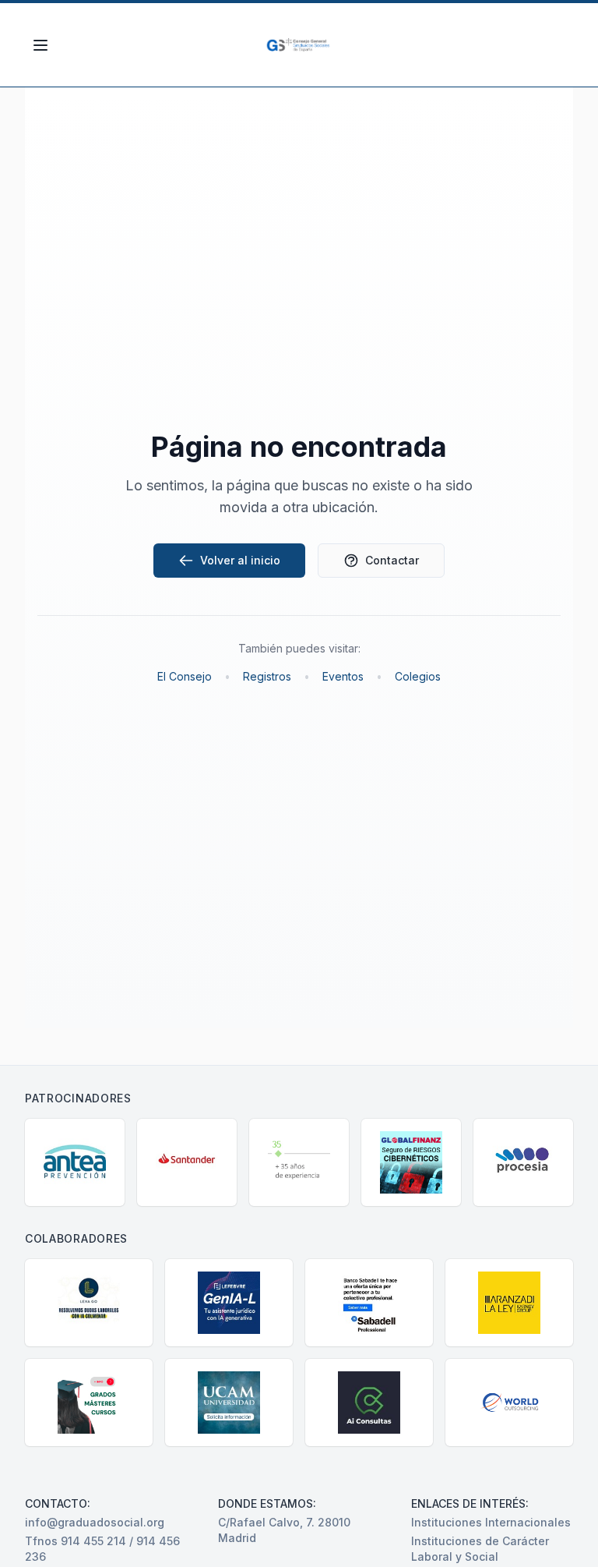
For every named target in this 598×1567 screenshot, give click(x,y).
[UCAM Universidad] (229, 1402)
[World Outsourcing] (509, 1402)
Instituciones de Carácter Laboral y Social (480, 1548)
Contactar (392, 560)
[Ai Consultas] (369, 1402)
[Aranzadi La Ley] (509, 1302)
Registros (267, 676)
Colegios (418, 676)
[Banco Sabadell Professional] (369, 1302)
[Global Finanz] (411, 1162)
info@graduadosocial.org (94, 1522)
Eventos (343, 676)
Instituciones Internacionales (491, 1522)
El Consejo (184, 676)
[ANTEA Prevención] (75, 1162)
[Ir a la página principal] (299, 45)
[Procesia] (523, 1162)
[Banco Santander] (187, 1162)
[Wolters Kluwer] (299, 1162)
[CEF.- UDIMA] (89, 1402)
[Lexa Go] (89, 1302)
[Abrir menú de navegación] (40, 45)
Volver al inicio (240, 560)
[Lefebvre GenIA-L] (229, 1302)
